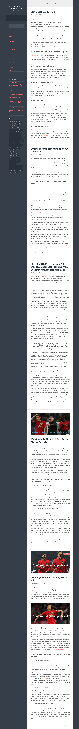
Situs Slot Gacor (63, 707)
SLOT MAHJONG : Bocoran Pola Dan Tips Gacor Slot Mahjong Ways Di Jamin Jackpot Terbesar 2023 (49, 266)
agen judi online (17, 121)
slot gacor (19, 159)
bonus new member (17, 123)
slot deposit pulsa (12, 159)
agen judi (11, 121)
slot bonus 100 (12, 151)
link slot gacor (11, 133)
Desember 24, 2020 (35, 583)
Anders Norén (62, 725)
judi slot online (17, 131)
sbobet (10, 54)
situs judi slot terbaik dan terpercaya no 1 (15, 140)
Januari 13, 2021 (35, 445)
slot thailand (11, 172)
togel (16, 172)
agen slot (11, 123)
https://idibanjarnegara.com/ (43, 212)
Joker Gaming (11, 41)
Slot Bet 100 (11, 149)
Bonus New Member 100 (13, 125)
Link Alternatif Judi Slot (13, 49)
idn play (10, 129)
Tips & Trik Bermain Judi (15, 7)
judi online (11, 131)
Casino (10, 38)
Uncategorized (12, 72)
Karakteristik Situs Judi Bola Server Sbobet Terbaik (50, 441)
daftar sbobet (11, 127)
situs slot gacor (65, 245)
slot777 (10, 147)
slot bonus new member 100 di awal (55, 160)
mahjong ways (12, 135)
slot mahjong (20, 166)
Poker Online (11, 51)
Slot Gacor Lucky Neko (43, 11)
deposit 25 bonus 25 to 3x (46, 135)
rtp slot (10, 138)
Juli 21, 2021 (34, 272)
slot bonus (17, 149)
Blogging (10, 36)
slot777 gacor (16, 147)
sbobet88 (19, 138)
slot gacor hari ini (12, 163)
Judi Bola (10, 46)
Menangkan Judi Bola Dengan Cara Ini (49, 579)
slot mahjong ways (12, 168)
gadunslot (17, 127)
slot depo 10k (11, 59)
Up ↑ (69, 725)
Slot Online (11, 67)
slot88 (10, 70)
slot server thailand (12, 170)
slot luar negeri (12, 62)
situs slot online (12, 145)
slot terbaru (20, 170)
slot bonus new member (13, 155)
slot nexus (11, 64)
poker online (18, 135)
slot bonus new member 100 (14, 157)
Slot (17, 145)
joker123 (20, 129)
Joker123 (11, 44)
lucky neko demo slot (36, 55)
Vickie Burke (41, 14)
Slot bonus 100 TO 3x (13, 153)
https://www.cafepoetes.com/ (56, 649)
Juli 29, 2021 (34, 14)
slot (9, 57)
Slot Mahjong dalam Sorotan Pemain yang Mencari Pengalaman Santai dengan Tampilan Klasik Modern (16, 96)
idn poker (15, 129)
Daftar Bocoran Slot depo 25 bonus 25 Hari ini (49, 150)
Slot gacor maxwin (12, 166)
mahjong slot (18, 133)
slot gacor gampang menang (14, 161)
